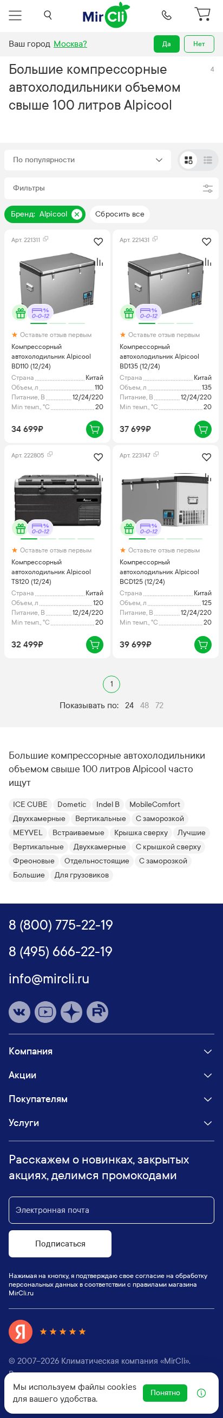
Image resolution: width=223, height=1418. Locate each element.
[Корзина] (203, 15)
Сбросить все (120, 214)
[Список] (208, 160)
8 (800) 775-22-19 (61, 925)
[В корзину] (94, 429)
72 (159, 705)
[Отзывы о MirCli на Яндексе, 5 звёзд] (48, 1332)
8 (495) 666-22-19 (61, 951)
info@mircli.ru (49, 979)
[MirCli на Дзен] (71, 1012)
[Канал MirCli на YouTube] (45, 1012)
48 (144, 705)
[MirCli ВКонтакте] (19, 1012)
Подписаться (60, 1244)
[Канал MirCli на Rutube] (97, 1012)
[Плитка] (188, 160)
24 (129, 705)
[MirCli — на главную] (107, 15)
